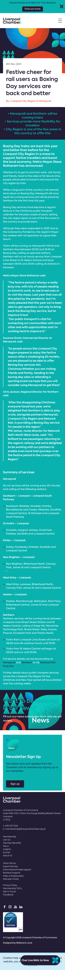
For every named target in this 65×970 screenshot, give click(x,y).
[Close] (61, 6)
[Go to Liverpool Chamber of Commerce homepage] (12, 21)
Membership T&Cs (12, 888)
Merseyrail (9, 662)
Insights (7, 849)
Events (6, 852)
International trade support (17, 869)
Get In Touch (9, 891)
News (6, 846)
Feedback (8, 894)
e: (24, 829)
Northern (26, 662)
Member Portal (11, 879)
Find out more (33, 8)
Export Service (10, 866)
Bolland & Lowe (24, 942)
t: (10, 825)
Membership (9, 836)
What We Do (9, 863)
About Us (7, 855)
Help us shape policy (13, 875)
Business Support (11, 872)
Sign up (15, 783)
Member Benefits (12, 843)
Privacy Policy (10, 885)
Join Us (6, 839)
